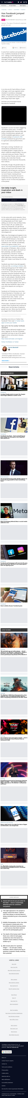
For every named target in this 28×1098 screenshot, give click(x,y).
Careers (3, 1085)
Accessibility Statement (7, 1082)
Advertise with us (6, 1076)
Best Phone (14, 994)
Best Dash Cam (14, 1028)
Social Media (16, 9)
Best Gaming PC (14, 985)
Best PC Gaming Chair (14, 989)
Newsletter (24, 47)
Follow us (16, 47)
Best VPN (14, 964)
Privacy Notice (20, 205)
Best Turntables (14, 1010)
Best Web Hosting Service (14, 970)
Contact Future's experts (7, 1060)
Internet (10, 9)
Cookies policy (5, 1073)
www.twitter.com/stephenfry (10, 246)
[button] (26, 2)
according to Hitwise (17, 266)
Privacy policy (5, 1070)
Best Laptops (14, 979)
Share (5, 47)
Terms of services (18, 204)
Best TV (14, 998)
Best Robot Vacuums (14, 1035)
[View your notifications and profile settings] (18, 2)
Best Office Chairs (14, 1019)
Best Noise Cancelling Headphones (14, 1013)
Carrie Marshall (11, 19)
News (3, 20)
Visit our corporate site (12, 1047)
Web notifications (6, 1079)
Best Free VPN (14, 967)
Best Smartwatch (14, 1004)
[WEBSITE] (9, 350)
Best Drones (14, 1031)
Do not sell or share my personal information (12, 1088)
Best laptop (23, 5)
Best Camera (14, 1025)
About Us (4, 1057)
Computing (3, 9)
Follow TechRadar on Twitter (10, 342)
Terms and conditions (7, 1067)
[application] (14, 115)
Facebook (23, 9)
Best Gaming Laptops (14, 982)
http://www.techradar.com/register (12, 339)
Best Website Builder (14, 973)
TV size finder (12, 5)
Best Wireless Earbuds (14, 1016)
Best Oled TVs (14, 1001)
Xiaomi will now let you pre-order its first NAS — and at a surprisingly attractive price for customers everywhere (14, 903)
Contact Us (4, 1064)
